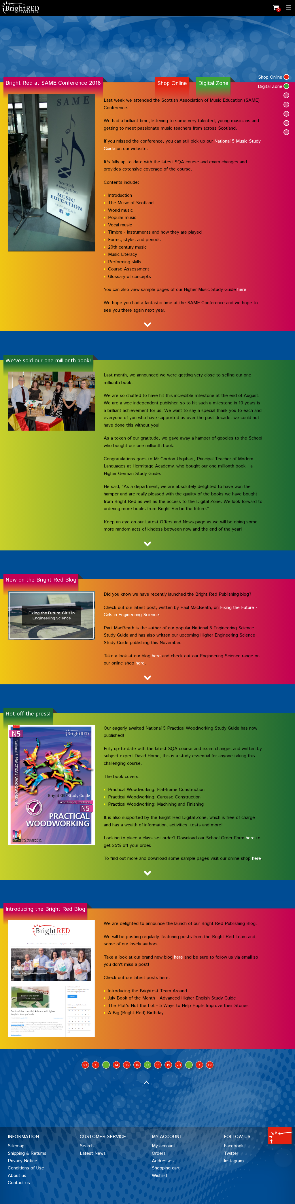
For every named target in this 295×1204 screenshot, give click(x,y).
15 (126, 1065)
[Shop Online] (286, 77)
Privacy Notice (22, 1161)
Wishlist (159, 1175)
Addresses (163, 1161)
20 (179, 1065)
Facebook (234, 1146)
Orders (159, 1153)
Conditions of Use (26, 1168)
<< (85, 1065)
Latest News (93, 1153)
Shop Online (172, 83)
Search (87, 1146)
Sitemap (16, 1146)
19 (168, 1065)
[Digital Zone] (286, 86)
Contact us (19, 1183)
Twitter (231, 1153)
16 (137, 1065)
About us (17, 1175)
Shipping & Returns (27, 1153)
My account (163, 1146)
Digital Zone (213, 83)
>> (209, 1065)
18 (158, 1065)
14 (116, 1065)
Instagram (234, 1161)
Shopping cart (166, 1168)
